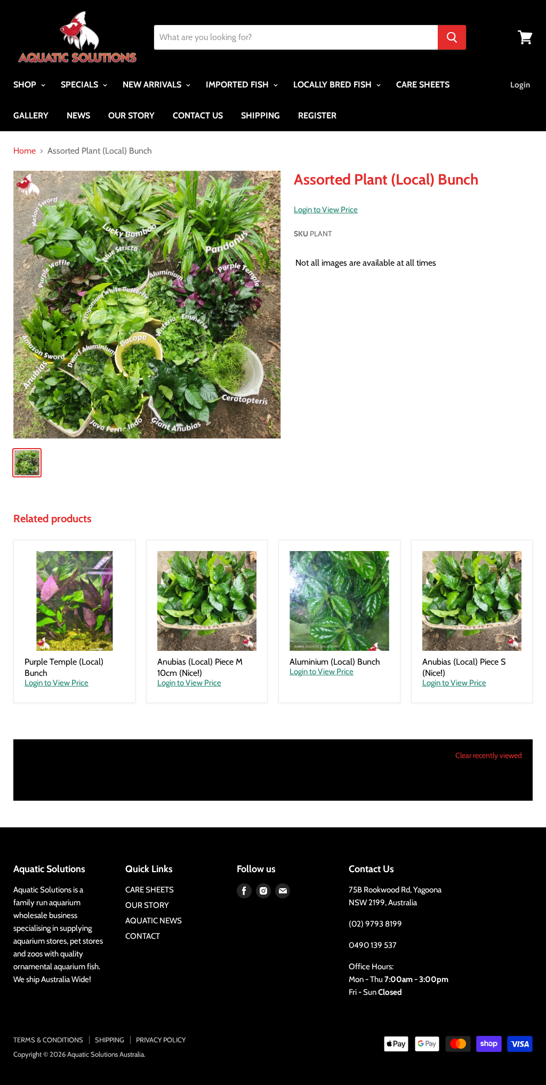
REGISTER (317, 115)
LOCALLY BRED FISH (333, 84)
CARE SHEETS (422, 84)
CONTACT (142, 936)
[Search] (452, 37)
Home (24, 151)
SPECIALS (80, 84)
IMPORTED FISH (238, 84)
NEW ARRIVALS (153, 84)
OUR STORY (131, 115)
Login (520, 85)
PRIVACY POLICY (161, 1039)
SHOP (25, 84)
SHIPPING (260, 115)
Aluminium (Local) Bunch (335, 662)
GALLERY (31, 115)
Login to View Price (326, 209)
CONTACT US (198, 115)
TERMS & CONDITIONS (48, 1039)
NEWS (78, 115)
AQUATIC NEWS (153, 921)
